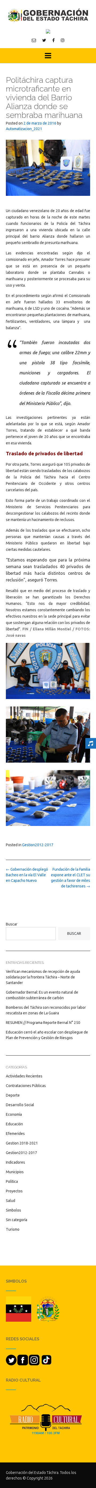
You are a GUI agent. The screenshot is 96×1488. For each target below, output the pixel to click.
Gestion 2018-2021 (22, 1143)
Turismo (12, 1229)
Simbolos (13, 1210)
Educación (14, 1124)
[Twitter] (44, 40)
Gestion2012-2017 (37, 845)
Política (12, 1181)
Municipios (15, 1172)
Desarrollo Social (20, 1105)
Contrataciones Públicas (26, 1086)
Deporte (13, 1095)
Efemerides (15, 1133)
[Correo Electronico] (34, 40)
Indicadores (15, 1162)
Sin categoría (16, 1220)
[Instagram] (63, 40)
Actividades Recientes (24, 1076)
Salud (10, 1200)
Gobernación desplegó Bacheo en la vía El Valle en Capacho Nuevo (27, 875)
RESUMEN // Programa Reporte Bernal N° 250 (43, 1022)
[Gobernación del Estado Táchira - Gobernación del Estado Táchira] (48, 15)
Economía (14, 1114)
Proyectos (14, 1191)
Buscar (11, 924)
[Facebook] (53, 40)
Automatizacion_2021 (24, 129)
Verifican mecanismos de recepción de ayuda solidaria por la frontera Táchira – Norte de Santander (43, 977)
